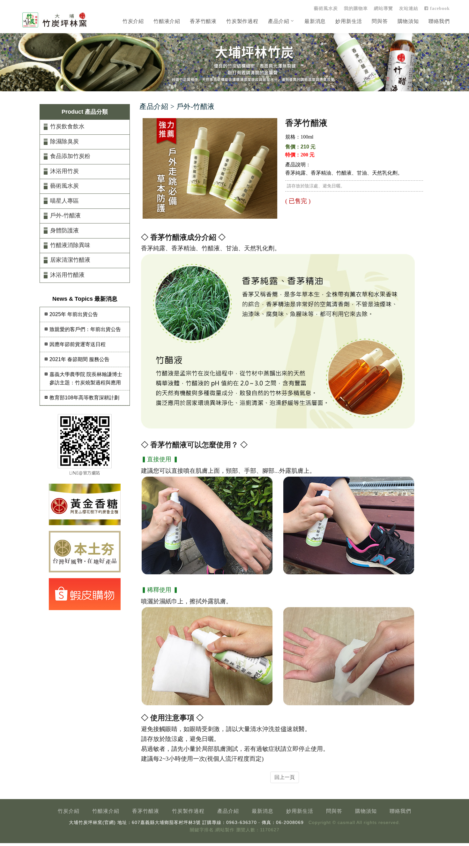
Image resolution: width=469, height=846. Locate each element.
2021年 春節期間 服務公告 (79, 359)
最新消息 (315, 21)
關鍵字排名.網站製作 (212, 829)
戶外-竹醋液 (65, 215)
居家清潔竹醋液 (70, 260)
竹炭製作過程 (242, 21)
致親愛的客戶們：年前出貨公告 (85, 329)
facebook (439, 8)
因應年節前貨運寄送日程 (77, 344)
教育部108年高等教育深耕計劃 (84, 397)
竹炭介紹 (133, 21)
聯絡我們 (439, 21)
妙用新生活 (348, 21)
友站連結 (408, 8)
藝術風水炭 (326, 8)
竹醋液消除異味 (70, 245)
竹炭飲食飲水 (67, 126)
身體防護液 (64, 230)
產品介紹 (278, 21)
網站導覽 (383, 8)
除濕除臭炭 (64, 141)
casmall (346, 822)
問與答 (380, 21)
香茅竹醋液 (203, 21)
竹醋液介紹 (166, 21)
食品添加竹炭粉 (70, 156)
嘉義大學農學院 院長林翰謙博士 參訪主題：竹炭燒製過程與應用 (85, 378)
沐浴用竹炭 (64, 171)
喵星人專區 (64, 201)
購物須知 (408, 21)
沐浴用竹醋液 (67, 275)
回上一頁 (284, 777)
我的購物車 (356, 8)
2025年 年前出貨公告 (73, 314)
